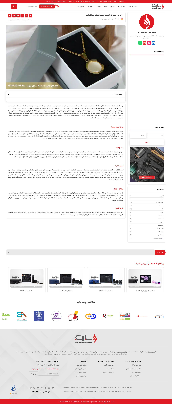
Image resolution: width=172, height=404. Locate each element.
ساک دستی (110, 369)
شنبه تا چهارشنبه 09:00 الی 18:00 (48, 365)
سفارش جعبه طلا (65, 195)
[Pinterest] (52, 387)
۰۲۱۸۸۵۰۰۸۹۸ (32, 193)
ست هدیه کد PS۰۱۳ (26, 291)
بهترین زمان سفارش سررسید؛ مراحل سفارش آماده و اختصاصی (134, 252)
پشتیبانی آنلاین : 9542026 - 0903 (47, 361)
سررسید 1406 (136, 365)
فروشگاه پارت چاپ (80, 372)
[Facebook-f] (45, 387)
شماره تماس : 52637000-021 (41, 392)
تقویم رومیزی (136, 372)
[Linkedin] (153, 43)
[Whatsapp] (140, 43)
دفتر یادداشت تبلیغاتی (133, 369)
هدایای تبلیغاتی (135, 376)
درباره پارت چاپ (81, 365)
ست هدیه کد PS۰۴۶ (105, 291)
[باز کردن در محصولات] (129, 6)
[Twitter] (38, 387)
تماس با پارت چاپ (80, 369)
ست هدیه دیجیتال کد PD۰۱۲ (145, 291)
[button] (30, 15)
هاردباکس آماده (109, 365)
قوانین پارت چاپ (81, 376)
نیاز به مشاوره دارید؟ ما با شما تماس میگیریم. (45, 369)
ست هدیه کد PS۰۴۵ (66, 291)
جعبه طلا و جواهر (108, 372)
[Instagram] (144, 43)
